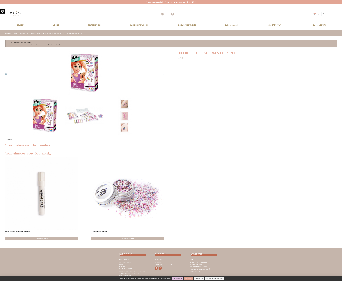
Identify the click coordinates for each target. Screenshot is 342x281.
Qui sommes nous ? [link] (320, 25)
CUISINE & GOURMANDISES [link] (139, 25)
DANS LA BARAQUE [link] (231, 25)
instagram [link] (162, 14)
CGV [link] (191, 260)
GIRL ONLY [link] (20, 25)
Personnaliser (199, 278)
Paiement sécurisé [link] (196, 264)
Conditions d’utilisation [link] (198, 267)
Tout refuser (188, 278)
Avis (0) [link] (9, 139)
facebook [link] (172, 14)
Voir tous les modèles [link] (42, 238)
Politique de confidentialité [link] (200, 269)
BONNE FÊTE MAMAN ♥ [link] (275, 25)
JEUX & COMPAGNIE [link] (33, 33)
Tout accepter (177, 278)
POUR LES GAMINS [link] (94, 25)
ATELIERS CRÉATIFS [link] (48, 33)
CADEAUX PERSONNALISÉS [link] (187, 25)
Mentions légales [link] (196, 271)
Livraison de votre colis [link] (198, 262)
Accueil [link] (8, 33)
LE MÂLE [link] (56, 25)
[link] (2, 11)
